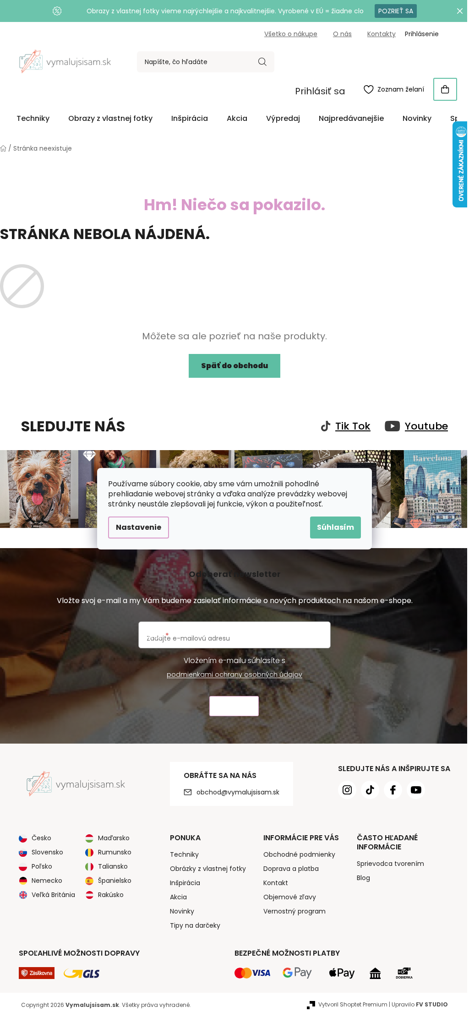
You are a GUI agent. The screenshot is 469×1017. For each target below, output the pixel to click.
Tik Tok (353, 426)
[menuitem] (33, 119)
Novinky (182, 911)
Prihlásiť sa (320, 91)
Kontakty (381, 33)
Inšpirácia (185, 882)
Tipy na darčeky (195, 925)
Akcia (178, 897)
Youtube (426, 426)
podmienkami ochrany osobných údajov (234, 674)
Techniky (184, 854)
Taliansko (113, 866)
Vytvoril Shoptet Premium (352, 1004)
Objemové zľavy (289, 897)
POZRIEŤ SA (395, 11)
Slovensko (47, 852)
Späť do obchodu (234, 365)
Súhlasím (335, 527)
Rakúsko (111, 894)
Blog (363, 877)
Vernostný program (294, 911)
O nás (342, 33)
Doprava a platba (291, 868)
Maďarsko (114, 838)
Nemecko (47, 880)
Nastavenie (138, 527)
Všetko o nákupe (290, 33)
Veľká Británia (53, 894)
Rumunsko (114, 852)
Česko (41, 838)
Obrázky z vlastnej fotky (208, 868)
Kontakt (275, 882)
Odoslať (234, 706)
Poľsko (42, 866)
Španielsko (114, 880)
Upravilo (420, 1004)
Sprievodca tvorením (390, 863)
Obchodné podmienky (299, 854)
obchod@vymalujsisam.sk (237, 792)
